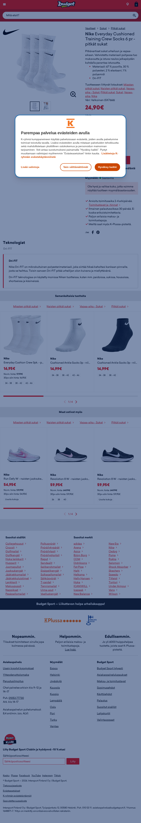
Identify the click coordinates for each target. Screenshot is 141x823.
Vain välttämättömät (75, 167)
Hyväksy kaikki (107, 167)
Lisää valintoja (30, 167)
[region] (70, 146)
